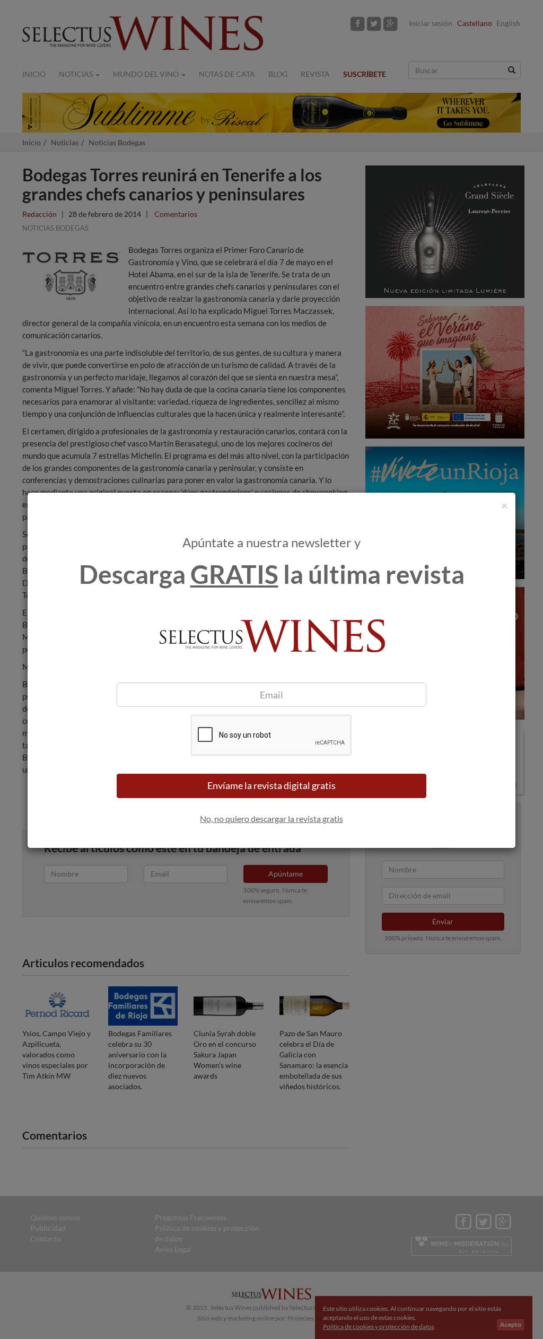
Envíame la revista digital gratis (271, 785)
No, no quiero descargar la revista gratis (271, 818)
